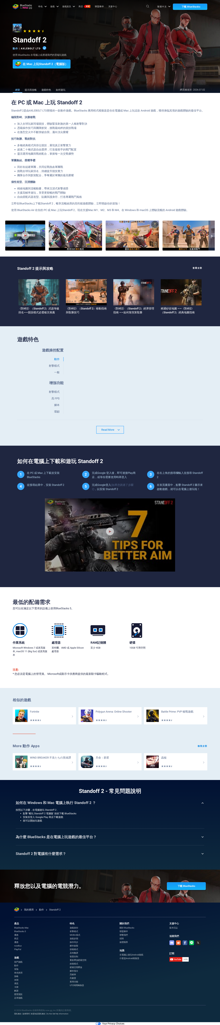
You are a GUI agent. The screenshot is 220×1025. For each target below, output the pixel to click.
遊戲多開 (74, 938)
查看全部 (197, 268)
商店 (84, 6)
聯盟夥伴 (99, 6)
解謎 (16, 990)
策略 (16, 976)
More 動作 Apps (26, 746)
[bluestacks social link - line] (191, 942)
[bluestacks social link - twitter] (198, 942)
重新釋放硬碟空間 (78, 960)
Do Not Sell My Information (57, 1014)
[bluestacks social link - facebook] (185, 942)
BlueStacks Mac (21, 928)
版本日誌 (173, 928)
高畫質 (73, 978)
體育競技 (18, 994)
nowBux (18, 946)
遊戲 (52, 6)
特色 (40, 6)
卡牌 (16, 987)
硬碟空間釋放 (76, 967)
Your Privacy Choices (113, 1023)
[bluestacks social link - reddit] (178, 942)
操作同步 (74, 942)
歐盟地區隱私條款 (38, 1014)
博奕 (16, 983)
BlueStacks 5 (20, 931)
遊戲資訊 (66, 6)
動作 (15, 48)
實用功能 (74, 981)
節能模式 (74, 949)
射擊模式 (74, 931)
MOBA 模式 (75, 935)
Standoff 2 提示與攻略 (35, 268)
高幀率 (73, 974)
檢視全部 (202, 746)
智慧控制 (74, 956)
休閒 (16, 980)
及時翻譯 (74, 953)
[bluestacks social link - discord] (171, 942)
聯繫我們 (124, 935)
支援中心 (112, 6)
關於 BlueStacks (127, 928)
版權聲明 (26, 1014)
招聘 (122, 938)
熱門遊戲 (18, 962)
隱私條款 (17, 1014)
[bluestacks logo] (22, 6)
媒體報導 (124, 942)
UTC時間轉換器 (77, 985)
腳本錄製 (74, 946)
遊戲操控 (74, 928)
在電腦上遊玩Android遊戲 (131, 955)
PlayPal (17, 949)
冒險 (16, 969)
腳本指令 (74, 971)
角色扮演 (18, 973)
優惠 (16, 935)
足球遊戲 (18, 998)
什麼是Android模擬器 (129, 958)
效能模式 (74, 964)
